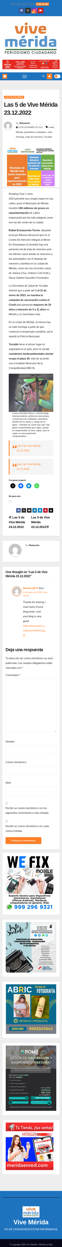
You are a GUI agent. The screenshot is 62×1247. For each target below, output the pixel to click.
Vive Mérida (31, 1222)
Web (8, 782)
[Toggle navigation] (24, 76)
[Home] (4, 76)
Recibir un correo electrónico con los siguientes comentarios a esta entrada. (27, 810)
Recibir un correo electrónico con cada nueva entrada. (27, 828)
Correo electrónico (16, 762)
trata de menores (34, 137)
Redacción (24, 123)
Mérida (19, 132)
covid (51, 127)
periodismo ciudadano (35, 132)
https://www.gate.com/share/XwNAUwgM (34, 631)
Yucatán (48, 137)
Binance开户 (30, 588)
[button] (43, 76)
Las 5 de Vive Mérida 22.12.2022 (40, 522)
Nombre (10, 741)
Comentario (13, 675)
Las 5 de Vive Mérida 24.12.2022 (17, 522)
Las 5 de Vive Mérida (14, 97)
